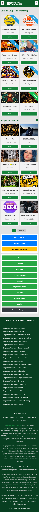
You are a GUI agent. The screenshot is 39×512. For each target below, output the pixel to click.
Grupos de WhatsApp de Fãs (12, 391)
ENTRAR (10, 37)
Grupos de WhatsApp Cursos (13, 361)
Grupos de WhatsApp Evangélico (14, 384)
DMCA (27, 501)
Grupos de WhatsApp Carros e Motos (15, 341)
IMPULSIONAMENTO (19, 249)
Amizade (19, 264)
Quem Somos (6, 495)
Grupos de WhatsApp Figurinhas (14, 394)
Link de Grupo (6, 417)
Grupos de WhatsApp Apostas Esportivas (17, 338)
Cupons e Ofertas (19, 287)
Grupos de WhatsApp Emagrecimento (16, 374)
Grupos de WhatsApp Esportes (13, 381)
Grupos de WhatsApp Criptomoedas (15, 355)
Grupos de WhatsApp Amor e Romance (16, 335)
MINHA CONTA (19, 243)
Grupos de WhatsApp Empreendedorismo (17, 378)
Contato (33, 501)
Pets (19, 258)
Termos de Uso (18, 501)
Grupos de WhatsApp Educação (14, 371)
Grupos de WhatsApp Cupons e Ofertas (16, 358)
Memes (23, 420)
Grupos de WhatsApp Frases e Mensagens (17, 401)
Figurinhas (19, 292)
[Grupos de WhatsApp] (20, 5)
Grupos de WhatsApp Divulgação (14, 368)
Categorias (22, 504)
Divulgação (20, 281)
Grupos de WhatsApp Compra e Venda (16, 348)
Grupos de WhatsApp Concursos (14, 351)
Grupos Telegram (18, 417)
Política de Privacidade (19, 498)
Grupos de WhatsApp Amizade (13, 331)
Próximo (21, 230)
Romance (19, 269)
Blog (15, 504)
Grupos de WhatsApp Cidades (13, 345)
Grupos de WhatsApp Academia (14, 328)
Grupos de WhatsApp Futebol (13, 404)
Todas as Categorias (19, 310)
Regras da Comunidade (20, 495)
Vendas (19, 304)
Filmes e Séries (19, 298)
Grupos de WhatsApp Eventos (13, 388)
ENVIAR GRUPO (19, 237)
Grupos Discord (31, 417)
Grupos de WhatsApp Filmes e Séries (15, 397)
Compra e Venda (19, 275)
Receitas (16, 420)
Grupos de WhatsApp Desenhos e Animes (17, 364)
